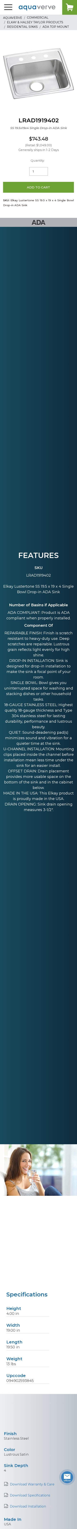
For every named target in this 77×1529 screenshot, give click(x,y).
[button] (8, 7)
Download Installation (28, 1506)
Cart (69, 7)
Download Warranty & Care (32, 1484)
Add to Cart (38, 187)
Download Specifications (30, 1495)
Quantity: (38, 160)
